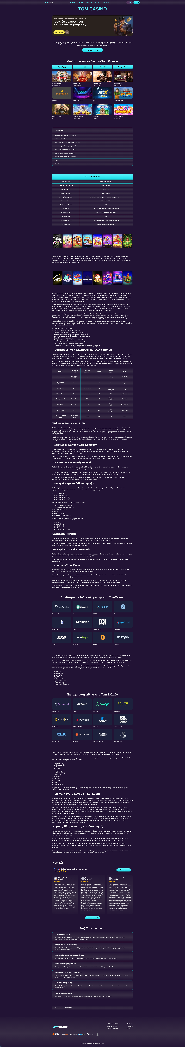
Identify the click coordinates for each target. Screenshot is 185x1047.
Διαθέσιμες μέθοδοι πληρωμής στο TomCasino (68, 146)
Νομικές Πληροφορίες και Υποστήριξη (65, 156)
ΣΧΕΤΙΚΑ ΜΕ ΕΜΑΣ (60, 138)
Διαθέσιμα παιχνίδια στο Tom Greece (65, 135)
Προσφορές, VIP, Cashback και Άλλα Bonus (67, 142)
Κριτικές (57, 160)
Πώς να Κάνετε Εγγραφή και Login (65, 153)
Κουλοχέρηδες (122, 67)
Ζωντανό (81, 67)
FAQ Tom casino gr (60, 164)
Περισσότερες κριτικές (92, 917)
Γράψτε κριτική (123, 870)
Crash (101, 67)
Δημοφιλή (61, 67)
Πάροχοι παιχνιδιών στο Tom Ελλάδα (65, 149)
